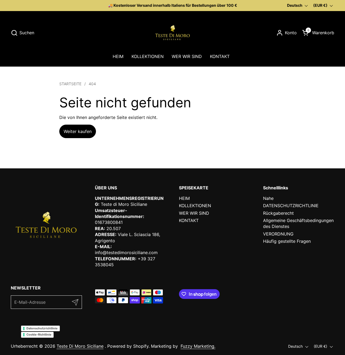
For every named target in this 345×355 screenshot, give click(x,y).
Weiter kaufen (78, 131)
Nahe (268, 198)
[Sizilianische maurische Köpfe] (172, 32)
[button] (22, 32)
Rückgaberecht (278, 213)
